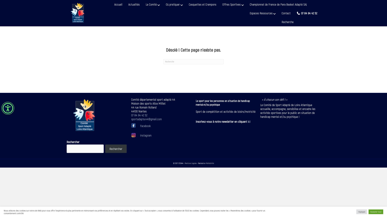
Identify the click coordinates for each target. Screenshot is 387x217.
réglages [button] (361, 212)
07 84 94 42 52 (139, 115)
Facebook (145, 125)
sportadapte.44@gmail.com (146, 119)
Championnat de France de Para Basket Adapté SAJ (278, 4)
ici (249, 121)
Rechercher (73, 142)
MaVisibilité (210, 163)
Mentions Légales (191, 163)
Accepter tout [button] (375, 212)
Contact (286, 13)
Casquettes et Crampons (202, 4)
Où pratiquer (173, 4)
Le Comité (151, 4)
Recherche (288, 22)
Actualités (134, 4)
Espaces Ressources (261, 13)
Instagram (145, 135)
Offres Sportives (231, 4)
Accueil (118, 4)
